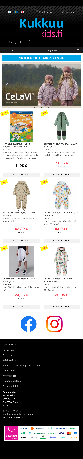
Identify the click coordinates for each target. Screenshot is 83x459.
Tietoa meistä (10, 370)
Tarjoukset (8, 350)
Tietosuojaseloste (12, 381)
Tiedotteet (8, 355)
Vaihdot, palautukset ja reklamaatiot (22, 365)
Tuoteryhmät (50, 50)
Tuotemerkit (9, 344)
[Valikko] (77, 50)
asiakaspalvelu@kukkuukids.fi (19, 414)
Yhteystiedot (9, 375)
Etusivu (14, 50)
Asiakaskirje (9, 360)
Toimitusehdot (10, 386)
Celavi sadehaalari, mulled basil (19, 213)
